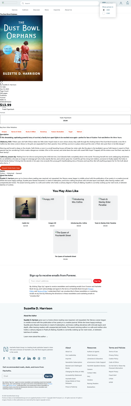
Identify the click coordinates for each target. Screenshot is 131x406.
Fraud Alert (112, 375)
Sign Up (97, 281)
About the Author (6, 175)
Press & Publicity (71, 387)
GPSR (111, 382)
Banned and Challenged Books (74, 367)
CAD (108, 13)
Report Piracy (113, 371)
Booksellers (91, 387)
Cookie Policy (113, 358)
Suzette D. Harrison (9, 84)
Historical (10, 173)
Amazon (4, 132)
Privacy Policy (113, 355)
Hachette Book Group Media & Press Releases (73, 380)
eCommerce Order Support (96, 362)
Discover (36, 10)
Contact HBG (91, 373)
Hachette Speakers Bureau (96, 366)
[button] (65, 82)
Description (4, 134)
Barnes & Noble (16, 132)
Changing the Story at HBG (75, 371)
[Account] (121, 3)
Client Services (92, 355)
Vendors (90, 380)
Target (70, 132)
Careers (89, 369)
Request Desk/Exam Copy (11, 168)
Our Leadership (71, 355)
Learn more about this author (35, 336)
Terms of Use (113, 351)
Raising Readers (92, 383)
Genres (14, 10)
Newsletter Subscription (74, 362)
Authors (25, 10)
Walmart (79, 132)
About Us (68, 10)
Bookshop (43, 132)
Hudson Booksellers (57, 132)
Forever (3, 97)
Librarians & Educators (95, 358)
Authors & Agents (93, 351)
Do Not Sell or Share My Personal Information (117, 367)
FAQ (88, 376)
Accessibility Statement (74, 375)
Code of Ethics (114, 362)
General (19, 173)
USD (108, 10)
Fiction (2, 173)
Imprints (57, 10)
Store (47, 10)
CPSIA (111, 378)
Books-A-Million (31, 132)
